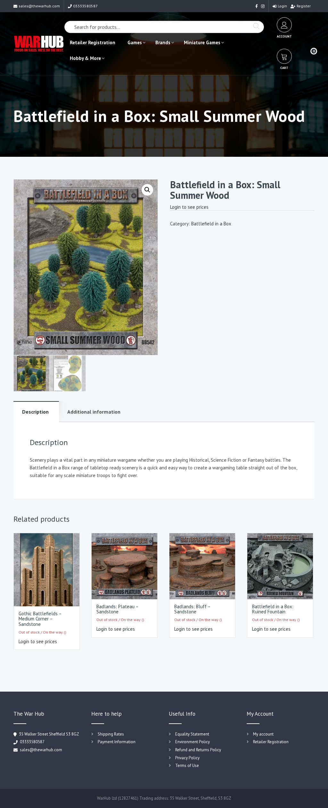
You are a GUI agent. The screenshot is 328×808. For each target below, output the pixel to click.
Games (134, 42)
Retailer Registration (92, 42)
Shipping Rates (111, 734)
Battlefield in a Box (211, 224)
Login (282, 6)
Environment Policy (192, 742)
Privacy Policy (187, 758)
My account (263, 734)
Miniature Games (202, 42)
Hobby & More (85, 58)
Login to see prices (189, 207)
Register (304, 6)
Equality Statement (192, 734)
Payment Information (116, 742)
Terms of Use (187, 765)
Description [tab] (35, 411)
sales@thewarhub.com (39, 6)
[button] (147, 190)
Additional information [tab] (93, 411)
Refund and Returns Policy (198, 750)
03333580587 (85, 6)
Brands (162, 42)
